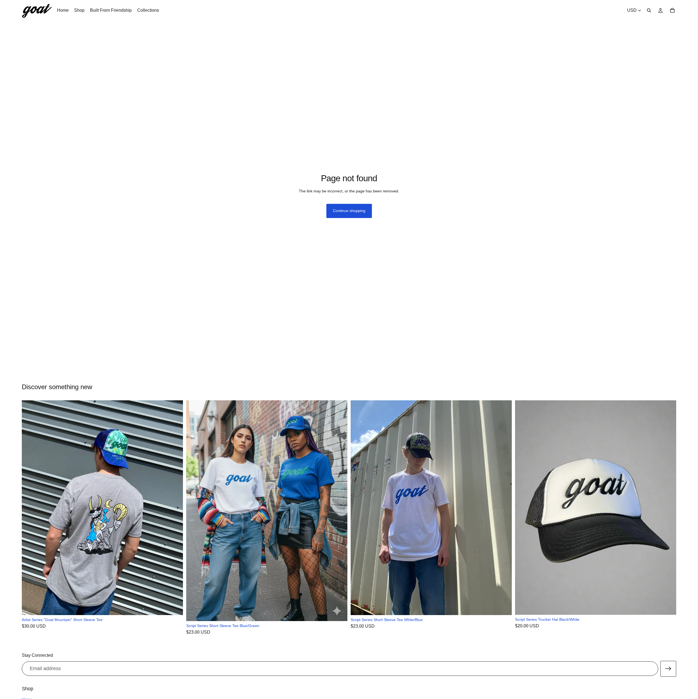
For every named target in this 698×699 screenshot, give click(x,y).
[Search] (649, 10)
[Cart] (672, 10)
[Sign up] (668, 669)
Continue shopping (349, 210)
